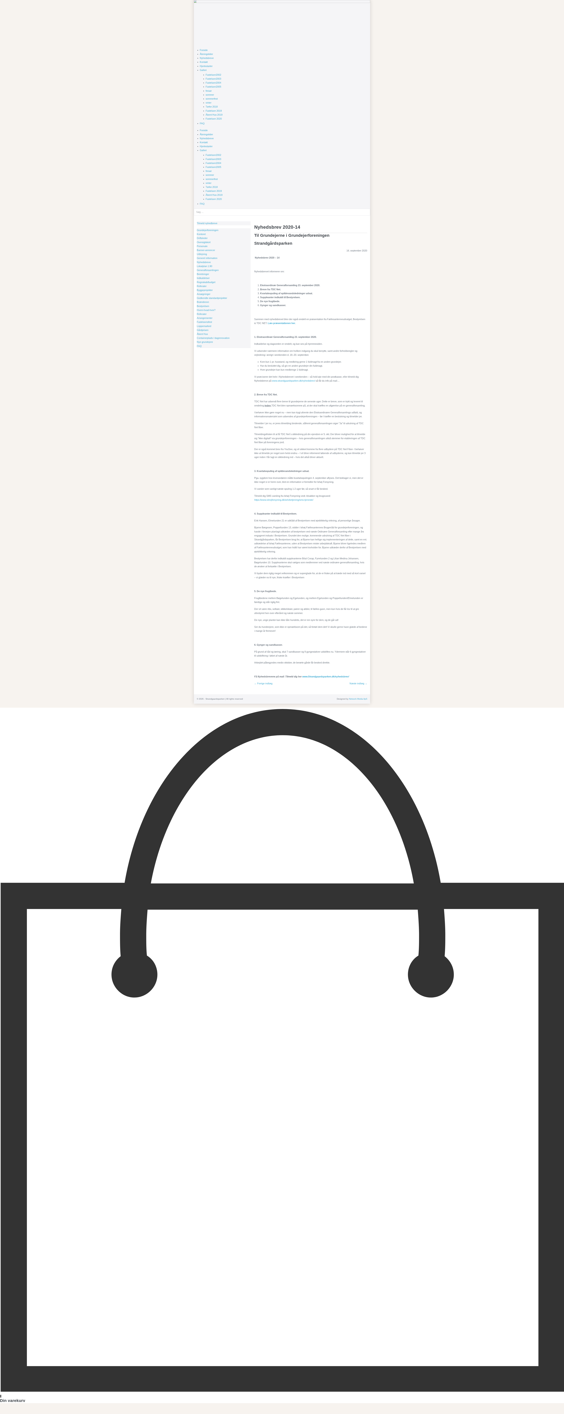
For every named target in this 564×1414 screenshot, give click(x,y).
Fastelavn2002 (213, 75)
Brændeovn (203, 302)
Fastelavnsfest (204, 322)
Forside (204, 50)
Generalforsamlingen (208, 270)
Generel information (207, 258)
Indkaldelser (203, 278)
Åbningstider (206, 54)
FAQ (202, 123)
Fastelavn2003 (213, 79)
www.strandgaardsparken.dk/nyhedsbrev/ (293, 381)
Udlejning (202, 254)
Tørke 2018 (212, 106)
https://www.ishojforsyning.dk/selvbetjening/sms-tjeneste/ (283, 500)
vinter (208, 102)
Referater (202, 286)
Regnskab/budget (206, 282)
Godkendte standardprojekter (212, 298)
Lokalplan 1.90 (204, 266)
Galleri (203, 70)
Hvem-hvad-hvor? (206, 310)
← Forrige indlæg (263, 683)
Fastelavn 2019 (214, 111)
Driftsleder (202, 238)
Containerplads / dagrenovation (213, 338)
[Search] (366, 212)
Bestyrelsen (203, 306)
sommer (210, 95)
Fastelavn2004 (213, 83)
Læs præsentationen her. (282, 323)
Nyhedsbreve (207, 58)
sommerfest (212, 99)
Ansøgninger (203, 294)
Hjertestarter (206, 66)
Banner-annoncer (206, 250)
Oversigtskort (203, 242)
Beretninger (203, 274)
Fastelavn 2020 (214, 119)
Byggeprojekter (205, 290)
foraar (209, 91)
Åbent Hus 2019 (214, 115)
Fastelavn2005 (213, 86)
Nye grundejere (205, 342)
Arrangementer (204, 318)
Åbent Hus (202, 334)
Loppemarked (204, 326)
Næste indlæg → (358, 683)
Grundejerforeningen (207, 230)
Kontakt (204, 62)
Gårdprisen (202, 330)
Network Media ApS (358, 699)
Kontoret (201, 234)
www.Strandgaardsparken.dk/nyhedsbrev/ (325, 676)
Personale (202, 246)
